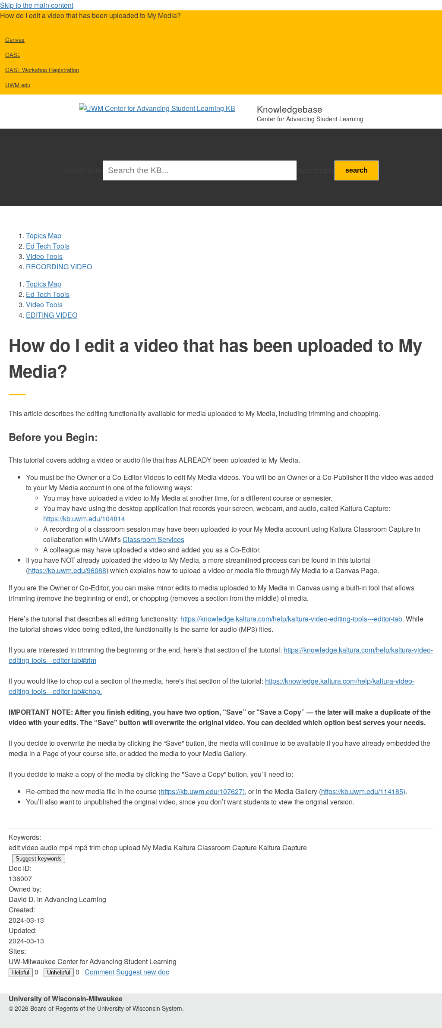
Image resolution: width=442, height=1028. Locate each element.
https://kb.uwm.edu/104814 (84, 518)
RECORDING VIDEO (59, 266)
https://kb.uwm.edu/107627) (203, 791)
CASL (12, 54)
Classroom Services (153, 539)
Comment (99, 972)
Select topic (316, 170)
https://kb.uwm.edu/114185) (363, 791)
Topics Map (43, 235)
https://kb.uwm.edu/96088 (67, 570)
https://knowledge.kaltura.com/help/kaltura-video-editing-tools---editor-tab (291, 619)
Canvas (15, 39)
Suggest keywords (39, 858)
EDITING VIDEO (51, 315)
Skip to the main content (36, 5)
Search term (82, 170)
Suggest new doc (142, 972)
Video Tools (44, 256)
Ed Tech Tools (47, 246)
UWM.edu (17, 85)
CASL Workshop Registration (42, 70)
